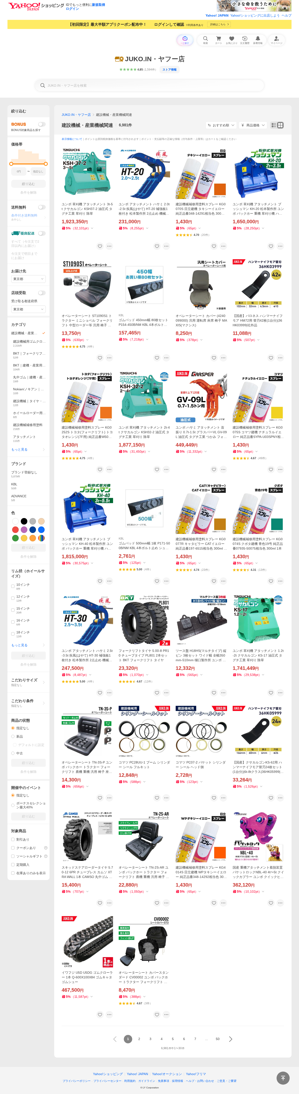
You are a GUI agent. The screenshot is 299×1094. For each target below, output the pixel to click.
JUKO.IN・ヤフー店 (76, 115)
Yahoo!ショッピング (108, 1074)
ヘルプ (287, 15)
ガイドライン (146, 1081)
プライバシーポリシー (77, 1081)
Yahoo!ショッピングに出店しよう (255, 15)
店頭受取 (18, 293)
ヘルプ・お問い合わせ (200, 1081)
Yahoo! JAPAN (217, 15)
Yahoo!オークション (167, 1074)
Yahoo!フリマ (196, 1074)
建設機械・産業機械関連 (87, 125)
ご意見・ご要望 (226, 1081)
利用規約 (129, 1081)
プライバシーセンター (107, 1081)
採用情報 (177, 1081)
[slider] (11, 164)
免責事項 (163, 1081)
